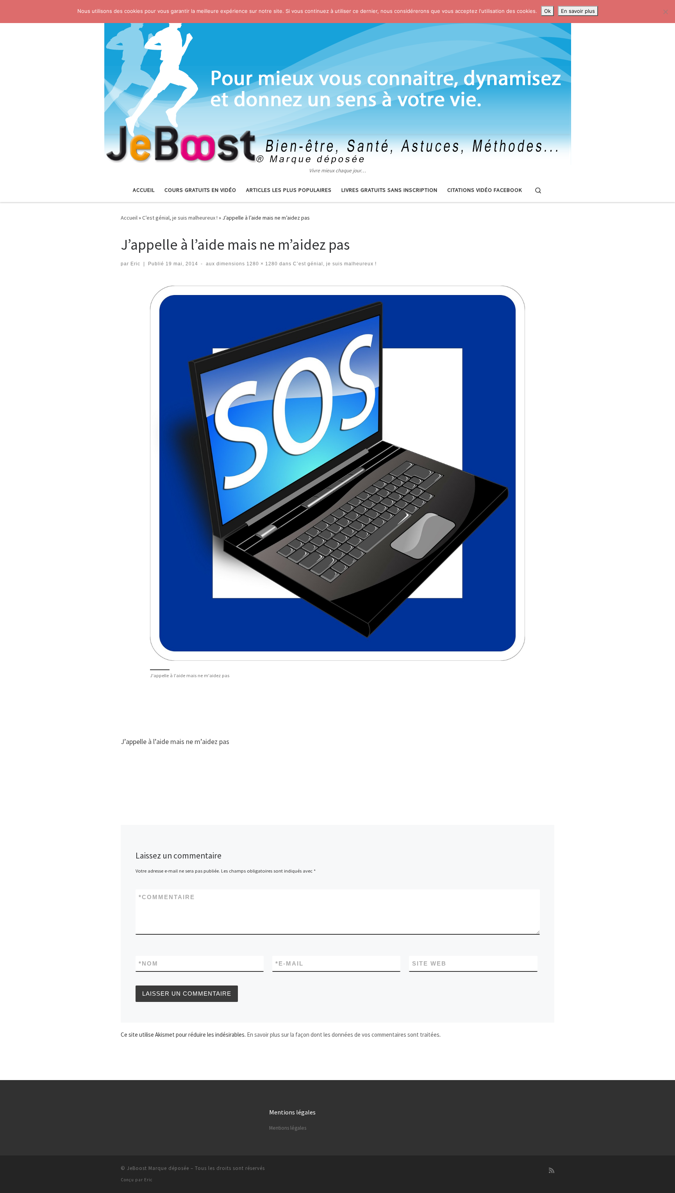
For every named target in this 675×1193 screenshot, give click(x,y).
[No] (665, 12)
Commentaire (167, 897)
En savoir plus (578, 11)
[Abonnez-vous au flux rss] (551, 1170)
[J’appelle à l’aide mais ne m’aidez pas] (337, 473)
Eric (135, 264)
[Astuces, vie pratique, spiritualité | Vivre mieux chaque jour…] (337, 83)
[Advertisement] (337, 706)
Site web (429, 963)
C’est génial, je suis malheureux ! (180, 217)
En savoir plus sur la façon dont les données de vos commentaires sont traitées (343, 1034)
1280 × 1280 (261, 264)
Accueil (129, 217)
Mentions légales (287, 1128)
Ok (547, 11)
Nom (148, 963)
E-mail (289, 963)
